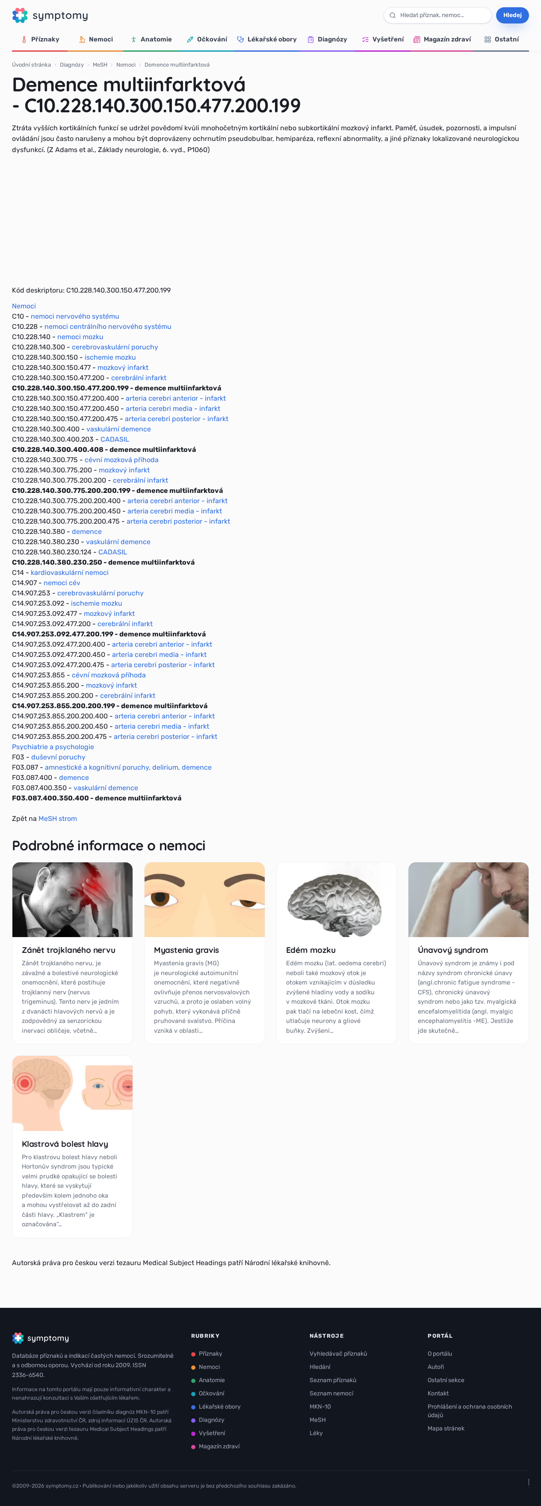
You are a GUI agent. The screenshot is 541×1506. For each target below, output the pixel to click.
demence (87, 531)
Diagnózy (332, 39)
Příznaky (45, 39)
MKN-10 (320, 1406)
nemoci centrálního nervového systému (107, 326)
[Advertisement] (270, 220)
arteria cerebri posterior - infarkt (176, 419)
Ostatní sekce (446, 1380)
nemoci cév (62, 583)
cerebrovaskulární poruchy (115, 347)
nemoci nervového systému (75, 316)
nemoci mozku (80, 337)
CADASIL (115, 439)
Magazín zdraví (447, 39)
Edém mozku (311, 950)
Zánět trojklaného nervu (68, 950)
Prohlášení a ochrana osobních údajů (470, 1411)
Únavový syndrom (453, 950)
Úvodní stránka (31, 65)
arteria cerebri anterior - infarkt (176, 398)
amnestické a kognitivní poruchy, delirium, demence (128, 767)
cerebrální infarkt (138, 378)
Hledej (512, 15)
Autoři (436, 1367)
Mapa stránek (446, 1428)
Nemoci (101, 39)
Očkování (212, 39)
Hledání (320, 1367)
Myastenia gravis (186, 950)
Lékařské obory (272, 39)
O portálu (440, 1353)
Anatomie (156, 39)
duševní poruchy (58, 757)
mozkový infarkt (123, 367)
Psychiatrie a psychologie (53, 747)
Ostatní (507, 39)
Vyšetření (388, 39)
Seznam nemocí (331, 1393)
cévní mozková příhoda (122, 460)
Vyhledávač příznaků (338, 1353)
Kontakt (438, 1393)
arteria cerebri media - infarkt (173, 408)
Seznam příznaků (333, 1380)
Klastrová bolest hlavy (65, 1144)
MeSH (100, 65)
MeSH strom (57, 819)
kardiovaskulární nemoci (70, 572)
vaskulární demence (118, 429)
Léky (316, 1433)
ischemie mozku (110, 357)
